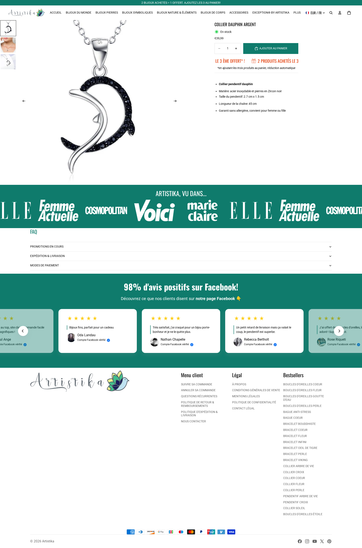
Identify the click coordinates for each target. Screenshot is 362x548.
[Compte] (339, 12)
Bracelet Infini (294, 442)
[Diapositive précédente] (22, 101)
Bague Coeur (293, 417)
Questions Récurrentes (199, 396)
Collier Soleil (294, 508)
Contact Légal (243, 408)
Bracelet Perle (295, 454)
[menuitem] (297, 13)
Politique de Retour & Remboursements (197, 404)
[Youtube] (314, 541)
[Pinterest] (329, 541)
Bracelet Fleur (295, 436)
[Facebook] (299, 541)
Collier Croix (293, 472)
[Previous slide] (23, 331)
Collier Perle (293, 490)
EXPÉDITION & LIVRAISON (47, 256)
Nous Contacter (193, 421)
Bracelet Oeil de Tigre (300, 448)
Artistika (48, 541)
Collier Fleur (293, 484)
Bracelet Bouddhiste (299, 423)
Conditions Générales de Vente (256, 390)
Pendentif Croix (295, 502)
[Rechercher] (331, 12)
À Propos (239, 384)
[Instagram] (307, 541)
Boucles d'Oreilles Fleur (302, 390)
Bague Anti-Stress (297, 412)
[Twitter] (322, 541)
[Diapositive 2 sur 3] (8, 44)
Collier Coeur (294, 478)
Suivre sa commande (196, 384)
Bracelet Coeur (295, 430)
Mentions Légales (246, 396)
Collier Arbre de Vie (298, 466)
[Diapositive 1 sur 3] (8, 28)
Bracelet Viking (295, 460)
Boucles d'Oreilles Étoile (302, 514)
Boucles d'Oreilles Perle (302, 405)
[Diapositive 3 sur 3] (8, 61)
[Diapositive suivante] (176, 101)
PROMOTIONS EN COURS (46, 246)
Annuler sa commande (198, 390)
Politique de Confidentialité (254, 402)
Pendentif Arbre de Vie (300, 496)
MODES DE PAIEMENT (44, 265)
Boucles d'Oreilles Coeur (302, 384)
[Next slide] (339, 331)
